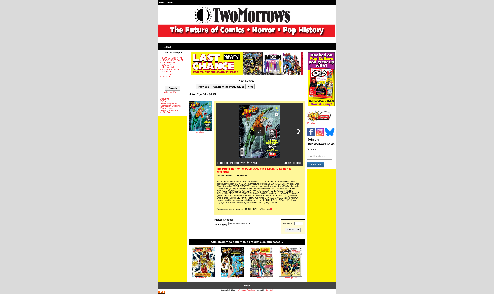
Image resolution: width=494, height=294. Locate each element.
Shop (168, 46)
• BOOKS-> (165, 65)
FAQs (163, 101)
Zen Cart (269, 290)
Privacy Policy (167, 108)
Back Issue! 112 (203, 278)
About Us (164, 99)
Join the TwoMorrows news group (321, 144)
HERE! (273, 209)
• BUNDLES (166, 72)
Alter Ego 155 (261, 278)
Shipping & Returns (169, 110)
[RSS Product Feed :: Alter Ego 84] (161, 293)
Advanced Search (172, 92)
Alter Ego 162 (232, 278)
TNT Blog (311, 123)
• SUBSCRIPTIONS (169, 69)
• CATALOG (166, 76)
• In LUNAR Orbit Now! (171, 58)
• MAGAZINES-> (168, 62)
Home (162, 2)
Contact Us (165, 113)
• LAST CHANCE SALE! (171, 60)
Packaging (221, 224)
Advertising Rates (168, 103)
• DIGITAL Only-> (168, 67)
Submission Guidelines (171, 106)
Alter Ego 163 (291, 278)
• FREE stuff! (166, 74)
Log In (170, 2)
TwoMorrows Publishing (245, 290)
